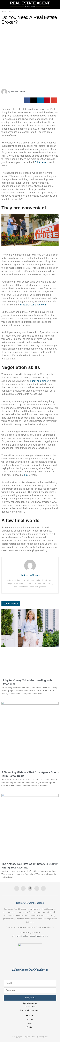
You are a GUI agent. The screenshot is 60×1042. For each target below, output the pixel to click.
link (26, 475)
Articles (30, 1019)
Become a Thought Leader (30, 1010)
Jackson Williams (30, 575)
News (30, 1023)
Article (11, 12)
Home (3, 12)
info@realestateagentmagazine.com (32, 936)
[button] (27, 100)
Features (30, 1015)
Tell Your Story (30, 1006)
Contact (30, 1027)
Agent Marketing (30, 1003)
